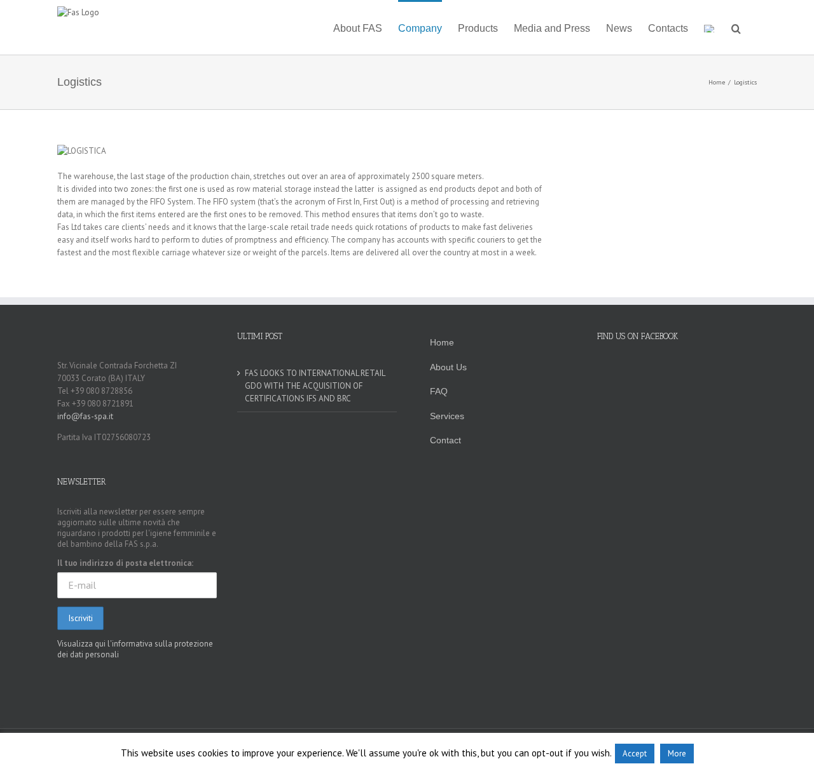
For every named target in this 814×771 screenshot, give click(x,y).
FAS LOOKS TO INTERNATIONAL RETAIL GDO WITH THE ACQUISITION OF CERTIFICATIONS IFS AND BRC (315, 386)
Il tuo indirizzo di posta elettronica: (125, 563)
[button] (736, 27)
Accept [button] (635, 753)
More (677, 753)
